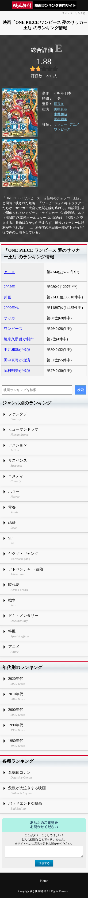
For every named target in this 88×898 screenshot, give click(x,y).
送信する (44, 863)
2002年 (9, 287)
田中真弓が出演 (17, 360)
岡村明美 (60, 119)
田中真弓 (60, 109)
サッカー (60, 124)
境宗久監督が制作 (19, 339)
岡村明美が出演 (17, 371)
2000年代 (11, 308)
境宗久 (59, 104)
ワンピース (62, 129)
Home (44, 881)
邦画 (7, 297)
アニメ (74, 124)
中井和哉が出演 (17, 350)
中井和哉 (60, 114)
